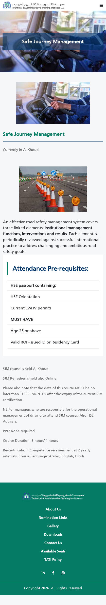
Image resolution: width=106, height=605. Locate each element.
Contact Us (53, 543)
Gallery (53, 526)
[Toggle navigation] (101, 5)
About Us (53, 509)
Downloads (53, 534)
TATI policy (53, 560)
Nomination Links (53, 518)
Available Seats (53, 551)
